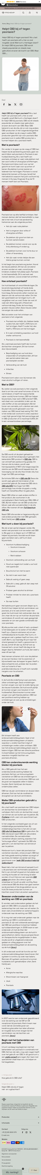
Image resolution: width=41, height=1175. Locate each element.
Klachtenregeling (7, 1166)
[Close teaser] (23, 1169)
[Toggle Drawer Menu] (36, 13)
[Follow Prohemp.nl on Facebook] (22, 1132)
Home (4, 23)
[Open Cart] (30, 13)
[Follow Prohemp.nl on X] (30, 1132)
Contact (5, 1129)
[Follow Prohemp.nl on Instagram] (26, 1132)
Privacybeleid (6, 1163)
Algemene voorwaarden (9, 1154)
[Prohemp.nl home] (8, 12)
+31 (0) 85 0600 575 (9, 1132)
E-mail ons (5, 1135)
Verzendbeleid (6, 1160)
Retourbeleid (6, 1157)
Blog (8, 23)
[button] (12, 1172)
